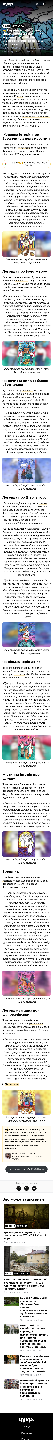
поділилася (21, 280)
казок (20, 96)
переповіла (24, 147)
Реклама (26, 1432)
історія (43, 503)
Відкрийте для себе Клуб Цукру (26, 1169)
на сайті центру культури (36, 116)
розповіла (27, 390)
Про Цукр (26, 1426)
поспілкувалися (11, 93)
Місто (8, 1273)
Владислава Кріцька (39, 48)
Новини (10, 1226)
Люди (6, 26)
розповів (7, 880)
